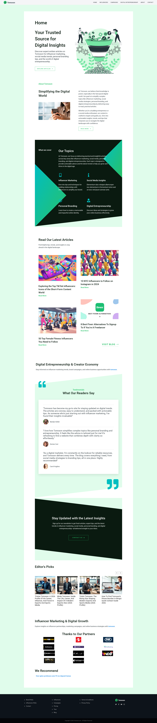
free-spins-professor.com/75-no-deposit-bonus (53, 676)
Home (95, 2)
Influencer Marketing (68, 180)
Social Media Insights (96, 180)
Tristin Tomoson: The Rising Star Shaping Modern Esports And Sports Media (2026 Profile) (65, 600)
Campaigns (114, 2)
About (143, 2)
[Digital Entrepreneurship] (88, 200)
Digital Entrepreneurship (129, 2)
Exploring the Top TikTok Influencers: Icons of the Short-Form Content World (57, 289)
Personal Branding (68, 206)
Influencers (104, 2)
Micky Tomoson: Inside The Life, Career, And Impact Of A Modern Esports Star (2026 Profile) (44, 600)
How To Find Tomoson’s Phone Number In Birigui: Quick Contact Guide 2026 (89, 599)
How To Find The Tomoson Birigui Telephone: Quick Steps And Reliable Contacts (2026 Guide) (111, 600)
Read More (42, 296)
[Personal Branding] (60, 200)
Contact (150, 2)
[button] (120, 572)
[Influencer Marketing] (60, 175)
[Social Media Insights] (88, 175)
